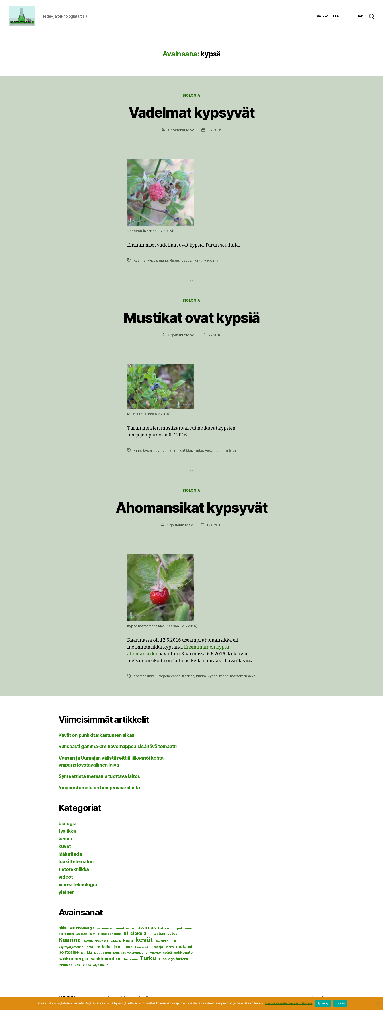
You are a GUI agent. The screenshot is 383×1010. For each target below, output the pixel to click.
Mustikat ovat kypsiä (191, 317)
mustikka (184, 450)
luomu (160, 450)
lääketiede (70, 854)
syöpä (167, 952)
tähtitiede (65, 965)
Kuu (173, 941)
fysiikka (67, 831)
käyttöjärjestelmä (71, 947)
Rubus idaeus (180, 260)
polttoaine (69, 952)
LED (98, 947)
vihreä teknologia (78, 884)
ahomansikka (144, 676)
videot (66, 877)
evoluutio (81, 934)
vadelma (211, 260)
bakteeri (164, 928)
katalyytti (116, 941)
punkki (86, 952)
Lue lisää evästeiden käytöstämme (288, 1003)
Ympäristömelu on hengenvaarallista (99, 787)
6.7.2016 (214, 335)
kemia (65, 839)
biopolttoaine (182, 928)
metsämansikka (243, 676)
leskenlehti (111, 946)
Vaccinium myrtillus (220, 450)
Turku (197, 260)
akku (63, 927)
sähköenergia (73, 958)
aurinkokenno (105, 928)
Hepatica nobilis (109, 933)
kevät (144, 940)
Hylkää (340, 1003)
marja (163, 260)
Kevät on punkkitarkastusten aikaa (96, 735)
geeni (92, 934)
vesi (77, 965)
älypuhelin (100, 965)
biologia (191, 95)
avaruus (146, 927)
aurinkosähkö (125, 928)
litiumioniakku (143, 947)
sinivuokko (153, 952)
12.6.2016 (215, 525)
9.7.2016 (214, 130)
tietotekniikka (74, 869)
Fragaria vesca (168, 676)
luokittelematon (76, 861)
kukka (201, 676)
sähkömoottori (106, 958)
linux (128, 946)
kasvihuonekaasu (95, 941)
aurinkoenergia (82, 928)
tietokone (131, 959)
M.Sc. (190, 130)
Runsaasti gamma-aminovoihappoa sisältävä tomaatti (118, 746)
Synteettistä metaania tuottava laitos (99, 776)
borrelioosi (66, 933)
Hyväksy (323, 1003)
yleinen (66, 892)
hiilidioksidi (135, 933)
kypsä (152, 260)
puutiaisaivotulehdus (128, 952)
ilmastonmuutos (163, 933)
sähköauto (183, 952)
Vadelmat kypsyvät (192, 112)
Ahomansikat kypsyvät (191, 507)
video (87, 965)
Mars (169, 947)
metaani (184, 946)
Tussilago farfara (173, 959)
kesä (137, 450)
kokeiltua (161, 941)
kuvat (65, 846)
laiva (89, 947)
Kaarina (139, 260)
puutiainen (102, 952)
